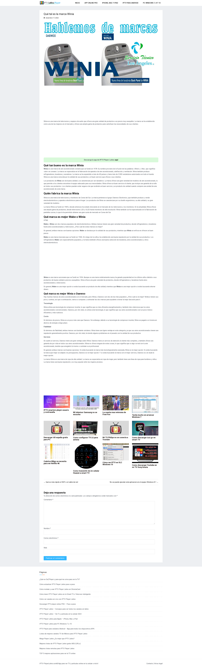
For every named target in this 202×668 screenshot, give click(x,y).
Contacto (149, 664)
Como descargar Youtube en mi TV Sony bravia (144, 466)
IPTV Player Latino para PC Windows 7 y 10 (55, 624)
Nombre (47, 528)
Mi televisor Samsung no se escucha (85, 413)
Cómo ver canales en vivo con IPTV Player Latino (57, 599)
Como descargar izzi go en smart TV (143, 438)
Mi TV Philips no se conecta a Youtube (115, 438)
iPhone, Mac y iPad (110, 3)
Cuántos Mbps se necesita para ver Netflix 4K (55, 462)
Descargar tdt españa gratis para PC (56, 438)
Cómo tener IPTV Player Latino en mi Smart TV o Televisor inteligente (65, 594)
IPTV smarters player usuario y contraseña (56, 411)
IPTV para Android (130, 3)
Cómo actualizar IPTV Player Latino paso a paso (57, 584)
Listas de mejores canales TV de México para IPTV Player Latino (63, 634)
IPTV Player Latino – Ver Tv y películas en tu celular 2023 (60, 614)
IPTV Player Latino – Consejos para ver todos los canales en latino (64, 609)
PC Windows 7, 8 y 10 (151, 3)
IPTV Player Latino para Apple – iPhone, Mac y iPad (58, 619)
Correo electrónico (51, 538)
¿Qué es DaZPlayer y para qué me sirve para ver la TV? (59, 579)
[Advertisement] (101, 103)
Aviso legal (158, 664)
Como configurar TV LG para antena (85, 438)
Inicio (77, 3)
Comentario (48, 500)
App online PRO (91, 3)
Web (45, 548)
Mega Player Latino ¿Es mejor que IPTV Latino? (56, 639)
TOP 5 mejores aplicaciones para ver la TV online (57, 653)
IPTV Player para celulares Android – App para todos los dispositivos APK (66, 629)
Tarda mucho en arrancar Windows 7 (143, 416)
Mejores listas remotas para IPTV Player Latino (56, 649)
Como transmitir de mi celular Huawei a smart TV (86, 472)
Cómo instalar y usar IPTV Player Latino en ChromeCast (59, 589)
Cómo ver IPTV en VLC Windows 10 (112, 463)
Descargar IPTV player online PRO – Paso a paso (57, 604)
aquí (116, 160)
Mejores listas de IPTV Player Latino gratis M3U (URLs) (60, 644)
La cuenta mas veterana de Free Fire (114, 413)
